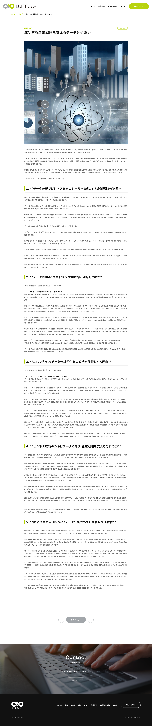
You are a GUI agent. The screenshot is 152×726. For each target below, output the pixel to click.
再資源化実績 (113, 6)
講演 (80, 705)
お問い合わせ (139, 6)
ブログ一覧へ (76, 620)
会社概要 (101, 6)
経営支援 (122, 28)
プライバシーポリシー (17, 717)
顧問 (66, 705)
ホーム (93, 6)
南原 (73, 705)
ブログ (123, 6)
